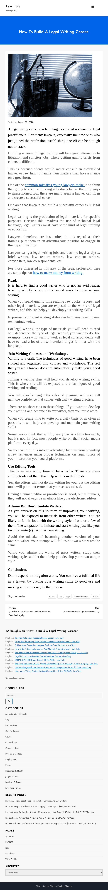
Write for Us (10, 859)
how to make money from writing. (58, 272)
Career (52, 596)
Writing (96, 596)
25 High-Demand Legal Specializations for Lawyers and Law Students (36, 800)
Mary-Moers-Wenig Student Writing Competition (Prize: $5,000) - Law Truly (48, 671)
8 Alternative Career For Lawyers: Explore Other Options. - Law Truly (45, 645)
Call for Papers (12, 731)
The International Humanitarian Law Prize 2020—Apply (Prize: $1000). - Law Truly (51, 652)
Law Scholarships (13, 787)
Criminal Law (11, 742)
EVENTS (9, 842)
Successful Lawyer (81, 596)
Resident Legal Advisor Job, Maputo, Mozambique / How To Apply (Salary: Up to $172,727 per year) (50, 812)
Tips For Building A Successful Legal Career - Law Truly (39, 637)
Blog (10, 596)
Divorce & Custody (13, 753)
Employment (10, 759)
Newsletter (10, 853)
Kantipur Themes (64, 886)
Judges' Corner (12, 776)
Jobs (7, 847)
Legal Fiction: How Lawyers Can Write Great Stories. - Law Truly (43, 656)
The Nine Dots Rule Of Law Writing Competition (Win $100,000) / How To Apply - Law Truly (56, 663)
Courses (8, 736)
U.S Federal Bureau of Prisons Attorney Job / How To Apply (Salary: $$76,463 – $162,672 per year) (50, 823)
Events (8, 765)
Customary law (12, 748)
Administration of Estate (16, 714)
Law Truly (13, 6)
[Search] (9, 701)
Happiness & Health (14, 770)
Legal (68, 596)
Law (60, 596)
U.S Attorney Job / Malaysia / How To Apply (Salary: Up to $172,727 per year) (40, 806)
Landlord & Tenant (13, 782)
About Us (9, 836)
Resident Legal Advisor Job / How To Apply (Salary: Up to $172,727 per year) (40, 817)
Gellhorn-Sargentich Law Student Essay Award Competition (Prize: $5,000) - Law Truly (53, 667)
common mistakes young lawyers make (55, 185)
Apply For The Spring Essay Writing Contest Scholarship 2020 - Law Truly (47, 641)
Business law (19, 596)
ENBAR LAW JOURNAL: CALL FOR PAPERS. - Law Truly (40, 660)
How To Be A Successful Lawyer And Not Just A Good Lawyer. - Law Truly (47, 648)
